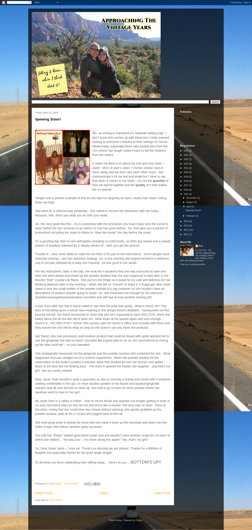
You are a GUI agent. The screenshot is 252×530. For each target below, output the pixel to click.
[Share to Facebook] (95, 484)
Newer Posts (44, 493)
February (191, 216)
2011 (186, 234)
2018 (186, 181)
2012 (186, 230)
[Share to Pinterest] (98, 484)
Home (103, 493)
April (188, 206)
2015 (186, 194)
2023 (186, 159)
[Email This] (85, 484)
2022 (186, 163)
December (191, 198)
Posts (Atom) (55, 500)
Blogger (139, 520)
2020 (186, 172)
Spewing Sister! (48, 119)
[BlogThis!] (89, 484)
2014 (186, 221)
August (190, 202)
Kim (201, 246)
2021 (186, 168)
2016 (186, 189)
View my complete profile (192, 264)
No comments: (72, 483)
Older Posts (162, 493)
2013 (186, 225)
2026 (186, 150)
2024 (186, 155)
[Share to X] (92, 484)
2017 (186, 185)
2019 (186, 176)
